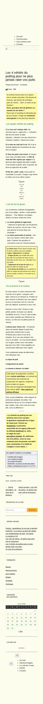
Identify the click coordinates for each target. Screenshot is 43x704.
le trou (24, 466)
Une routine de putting (15, 461)
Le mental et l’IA (12, 536)
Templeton (11, 426)
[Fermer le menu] (17, 655)
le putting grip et (15, 457)
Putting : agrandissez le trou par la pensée (21, 528)
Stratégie (9, 581)
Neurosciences (11, 570)
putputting (13, 481)
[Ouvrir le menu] (11, 663)
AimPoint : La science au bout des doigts (21, 531)
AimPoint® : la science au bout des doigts (21, 463)
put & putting (10, 574)
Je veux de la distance (14, 549)
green (7, 481)
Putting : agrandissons (15, 466)
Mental (8, 567)
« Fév (20, 631)
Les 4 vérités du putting (15, 459)
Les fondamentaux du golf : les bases (20, 534)
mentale (14, 436)
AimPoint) (20, 431)
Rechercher (32, 510)
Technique (9, 584)
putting (19, 481)
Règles (8, 577)
